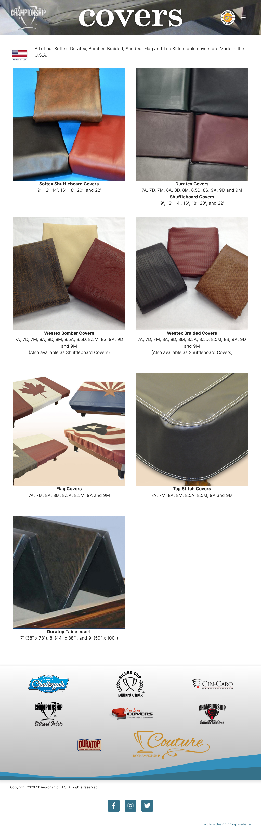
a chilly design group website (227, 824)
